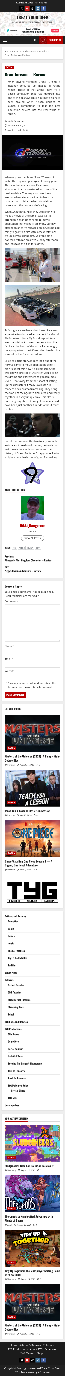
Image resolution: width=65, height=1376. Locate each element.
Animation (13, 921)
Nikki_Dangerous (16, 120)
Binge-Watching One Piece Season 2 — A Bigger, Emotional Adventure (28, 863)
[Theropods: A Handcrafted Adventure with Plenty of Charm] (32, 1193)
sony (38, 547)
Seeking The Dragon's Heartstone (25, 1063)
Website (9, 671)
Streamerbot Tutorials (19, 1000)
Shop (40, 1353)
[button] (5, 40)
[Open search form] (35, 40)
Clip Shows (13, 1034)
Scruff (9, 1224)
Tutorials (9, 980)
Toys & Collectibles (17, 958)
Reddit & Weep (15, 1056)
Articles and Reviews (15, 916)
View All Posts (32, 538)
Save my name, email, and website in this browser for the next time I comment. (32, 685)
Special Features (16, 951)
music (11, 943)
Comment (12, 601)
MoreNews (27, 1372)
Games (11, 936)
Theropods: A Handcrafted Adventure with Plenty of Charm (29, 1218)
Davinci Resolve (16, 985)
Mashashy (11, 1170)
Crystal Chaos (18, 1090)
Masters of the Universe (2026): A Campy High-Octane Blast (32, 758)
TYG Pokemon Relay (18, 1085)
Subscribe (55, 40)
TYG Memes (28, 1353)
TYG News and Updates (16, 1022)
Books (11, 929)
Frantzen (11, 764)
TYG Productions (13, 1029)
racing (22, 547)
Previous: (28, 558)
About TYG (36, 1349)
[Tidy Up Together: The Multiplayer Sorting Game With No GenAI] (32, 1248)
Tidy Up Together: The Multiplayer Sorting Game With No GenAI (32, 1273)
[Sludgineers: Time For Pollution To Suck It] (32, 1143)
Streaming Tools (16, 1007)
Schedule (50, 1349)
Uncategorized (12, 1105)
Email (9, 658)
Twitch (11, 1014)
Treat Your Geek (33, 17)
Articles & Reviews (30, 1345)
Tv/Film (9, 67)
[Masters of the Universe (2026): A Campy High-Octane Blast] (32, 733)
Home (13, 1345)
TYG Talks (12, 1098)
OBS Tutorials (14, 992)
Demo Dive (13, 1041)
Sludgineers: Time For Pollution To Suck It (29, 1166)
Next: (23, 569)
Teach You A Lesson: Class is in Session (27, 811)
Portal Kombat (15, 1049)
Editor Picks (11, 972)
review (30, 547)
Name (9, 646)
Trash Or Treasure (17, 1078)
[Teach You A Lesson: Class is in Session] (32, 788)
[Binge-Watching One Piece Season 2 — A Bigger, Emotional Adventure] (32, 838)
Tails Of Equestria (16, 1071)
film (14, 547)
